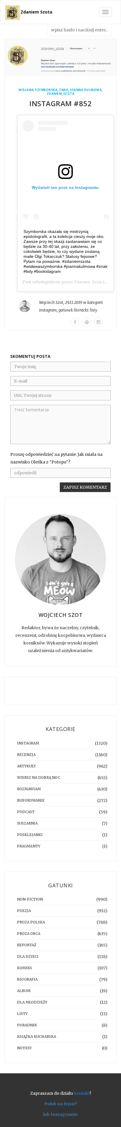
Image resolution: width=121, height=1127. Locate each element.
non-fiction (30, 899)
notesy (24, 1048)
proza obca (28, 933)
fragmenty (28, 846)
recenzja (26, 754)
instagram (48, 310)
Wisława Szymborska (38, 90)
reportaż (26, 945)
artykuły (26, 766)
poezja (24, 910)
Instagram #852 (60, 103)
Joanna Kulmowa (86, 90)
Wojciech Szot (51, 302)
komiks (24, 968)
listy (93, 310)
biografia (27, 979)
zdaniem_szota (61, 93)
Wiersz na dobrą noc (38, 777)
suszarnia (27, 823)
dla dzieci (27, 956)
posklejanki (30, 834)
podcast (26, 812)
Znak (63, 90)
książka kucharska (36, 1036)
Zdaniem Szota (36, 12)
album (24, 991)
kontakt (82, 1093)
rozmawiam (29, 789)
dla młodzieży (32, 1002)
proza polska (31, 922)
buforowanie (31, 800)
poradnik (27, 1025)
